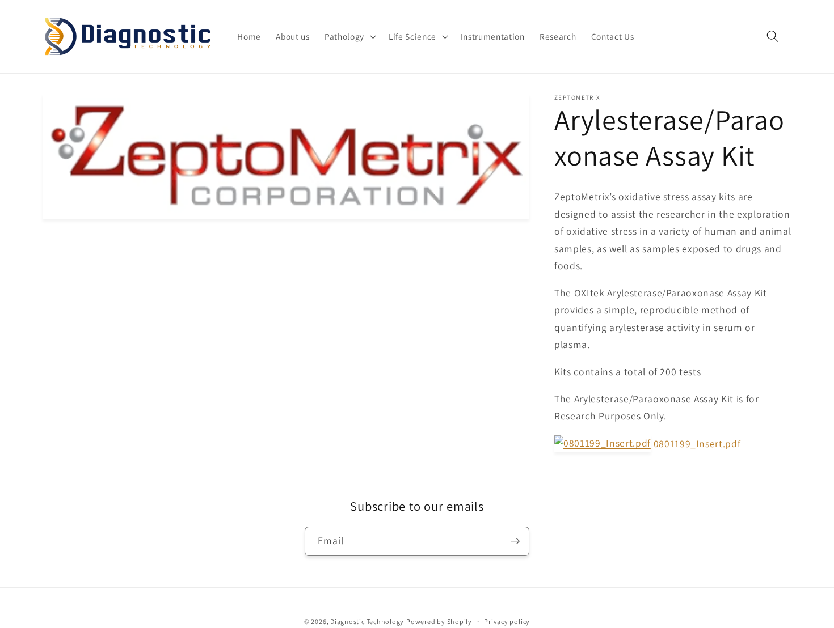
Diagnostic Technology (367, 621)
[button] (349, 37)
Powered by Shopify (439, 621)
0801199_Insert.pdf (695, 443)
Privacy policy (507, 621)
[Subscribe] (515, 541)
